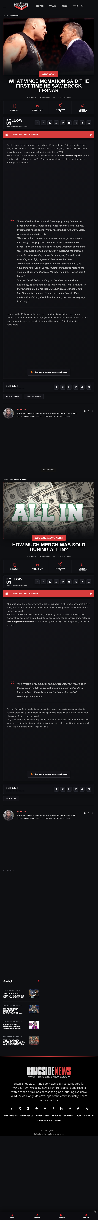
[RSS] (86, 1108)
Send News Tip (11, 1116)
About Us (56, 1116)
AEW (64, 6)
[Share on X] (62, 387)
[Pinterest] (62, 122)
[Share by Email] (88, 387)
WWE (52, 6)
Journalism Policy (85, 1116)
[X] (43, 122)
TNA (75, 6)
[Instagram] (75, 122)
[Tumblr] (53, 1108)
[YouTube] (69, 122)
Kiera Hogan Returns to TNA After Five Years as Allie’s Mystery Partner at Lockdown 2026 (13, 1026)
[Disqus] (48, 911)
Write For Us (26, 1116)
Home (40, 6)
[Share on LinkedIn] (69, 387)
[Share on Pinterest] (75, 387)
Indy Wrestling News (18, 479)
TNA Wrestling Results (13, 1037)
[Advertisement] (49, 345)
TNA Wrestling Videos (12, 1005)
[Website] (84, 411)
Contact (68, 1116)
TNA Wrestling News (11, 990)
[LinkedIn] (56, 122)
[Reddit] (88, 122)
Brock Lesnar (12, 396)
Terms (58, 1120)
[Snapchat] (82, 122)
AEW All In (11, 798)
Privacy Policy (44, 1120)
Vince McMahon (34, 396)
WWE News (14, 16)
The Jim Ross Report (70, 155)
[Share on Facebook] (56, 387)
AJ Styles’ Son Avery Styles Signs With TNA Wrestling (13, 995)
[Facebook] (37, 122)
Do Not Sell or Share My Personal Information (49, 1134)
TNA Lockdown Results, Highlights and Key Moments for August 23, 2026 (13, 1042)
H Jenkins (32, 98)
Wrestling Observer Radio (20, 621)
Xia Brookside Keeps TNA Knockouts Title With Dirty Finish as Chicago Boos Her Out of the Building (13, 1011)
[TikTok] (78, 1108)
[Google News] (49, 122)
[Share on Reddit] (82, 387)
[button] (82, 6)
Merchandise (42, 1116)
